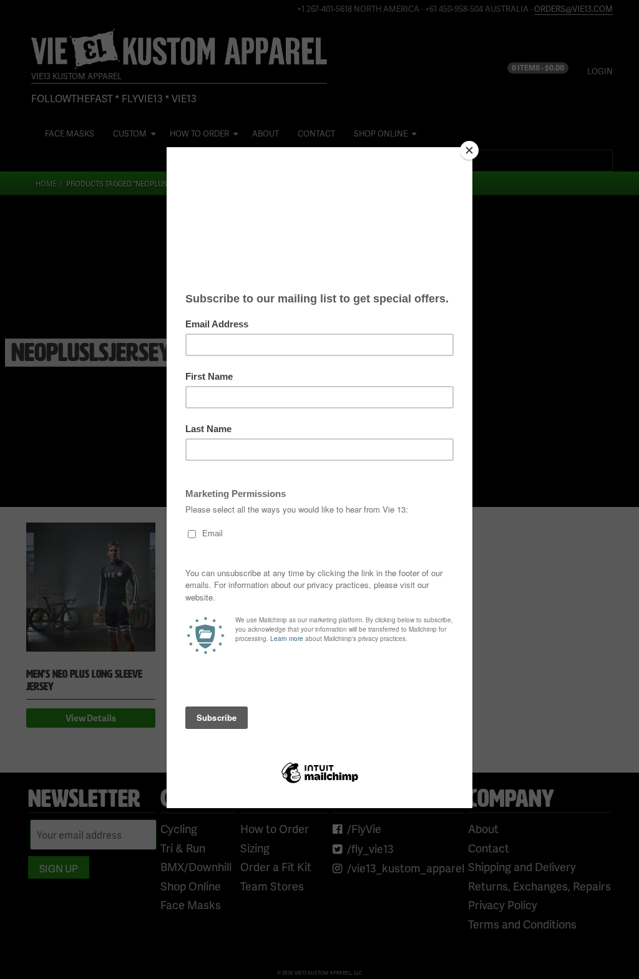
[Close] (469, 150)
